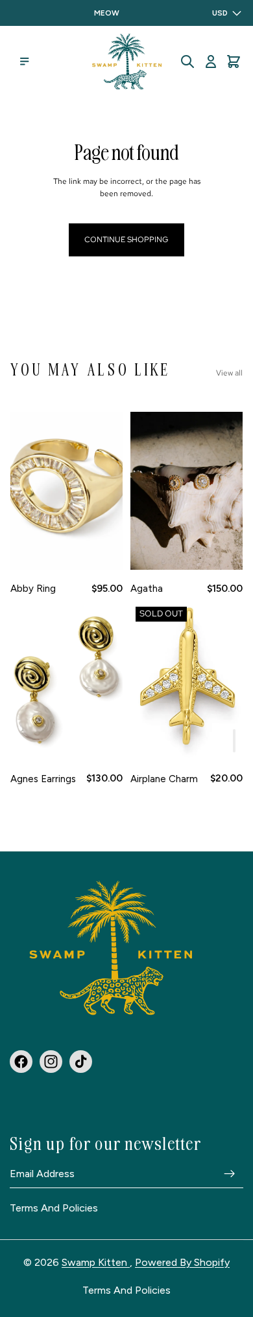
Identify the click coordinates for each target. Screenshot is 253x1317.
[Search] (187, 61)
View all (229, 373)
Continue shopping (126, 239)
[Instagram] (51, 1061)
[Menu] (25, 61)
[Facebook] (21, 1061)
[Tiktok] (80, 1061)
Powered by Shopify (182, 1262)
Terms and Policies (54, 1208)
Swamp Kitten (96, 1262)
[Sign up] (229, 1173)
